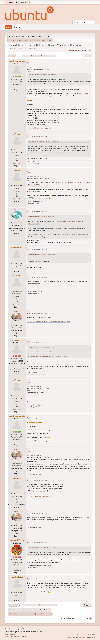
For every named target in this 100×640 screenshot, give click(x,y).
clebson (17, 478)
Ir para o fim (12, 55)
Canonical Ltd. (10, 634)
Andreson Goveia (17, 61)
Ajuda (70, 637)
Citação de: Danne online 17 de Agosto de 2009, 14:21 (42, 254)
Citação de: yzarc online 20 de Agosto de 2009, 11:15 (42, 547)
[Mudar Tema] (30, 2)
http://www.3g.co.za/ (81, 94)
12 (35, 55)
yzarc (17, 311)
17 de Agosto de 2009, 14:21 (39, 136)
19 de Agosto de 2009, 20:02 (39, 342)
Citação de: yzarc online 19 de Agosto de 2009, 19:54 (42, 347)
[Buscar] (81, 22)
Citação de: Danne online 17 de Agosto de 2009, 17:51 (42, 216)
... (28, 55)
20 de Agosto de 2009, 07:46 (34, 455)
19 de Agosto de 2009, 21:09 (34, 386)
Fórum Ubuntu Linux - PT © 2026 (84, 635)
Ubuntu (41, 632)
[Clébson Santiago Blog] (17, 502)
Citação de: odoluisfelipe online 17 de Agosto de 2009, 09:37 (43, 141)
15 (45, 55)
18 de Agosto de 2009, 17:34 (39, 249)
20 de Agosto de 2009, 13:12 (39, 542)
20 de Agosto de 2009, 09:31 (39, 480)
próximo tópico (86, 50)
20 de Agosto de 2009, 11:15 (39, 513)
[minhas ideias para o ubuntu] (17, 333)
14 (41, 55)
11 (32, 55)
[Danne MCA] (17, 160)
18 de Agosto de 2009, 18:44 (39, 277)
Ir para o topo (12, 605)
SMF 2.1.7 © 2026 (11, 637)
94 (51, 55)
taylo (17, 209)
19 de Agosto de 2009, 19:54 (39, 313)
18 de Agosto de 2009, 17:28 (39, 211)
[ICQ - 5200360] (16, 567)
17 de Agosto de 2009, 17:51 (34, 176)
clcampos (17, 340)
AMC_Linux (45, 91)
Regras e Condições (79, 637)
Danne (17, 134)
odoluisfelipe (17, 247)
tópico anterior (73, 50)
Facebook (31, 130)
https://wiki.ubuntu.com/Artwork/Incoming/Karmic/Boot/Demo (48, 321)
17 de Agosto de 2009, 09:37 (34, 67)
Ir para (63, 618)
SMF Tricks (24, 629)
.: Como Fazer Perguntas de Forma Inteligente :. (37, 374)
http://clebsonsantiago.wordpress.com (39, 496)
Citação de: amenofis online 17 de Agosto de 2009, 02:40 (42, 74)
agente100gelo (17, 540)
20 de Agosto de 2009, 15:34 (39, 579)
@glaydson (36, 567)
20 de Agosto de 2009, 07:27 (39, 418)
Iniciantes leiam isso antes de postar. (39, 128)
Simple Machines (23, 637)
